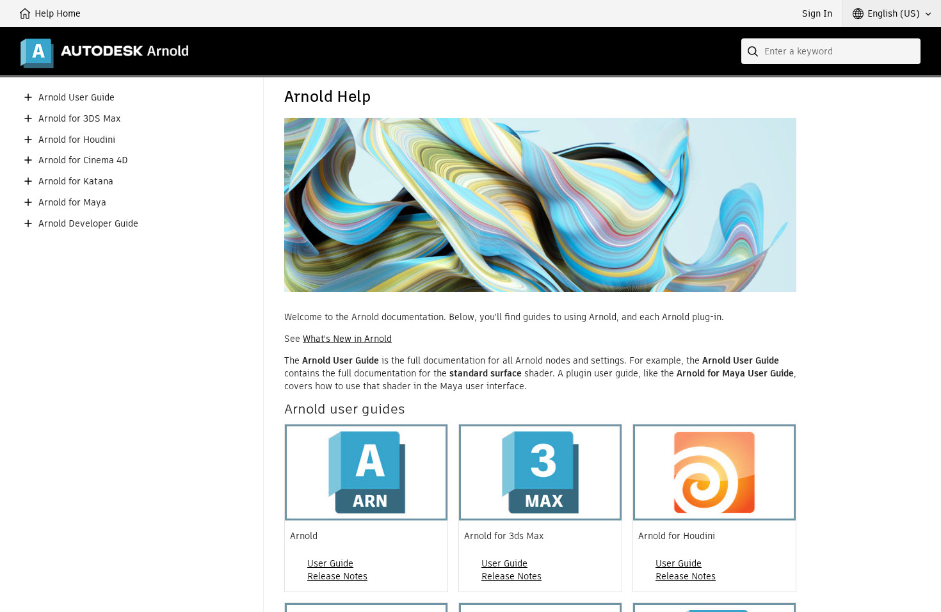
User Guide (330, 563)
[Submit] (754, 51)
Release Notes (337, 576)
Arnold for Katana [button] (75, 181)
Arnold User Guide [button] (76, 97)
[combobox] (831, 51)
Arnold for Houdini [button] (76, 139)
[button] (891, 13)
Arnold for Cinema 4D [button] (83, 160)
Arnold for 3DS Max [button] (79, 118)
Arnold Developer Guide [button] (88, 223)
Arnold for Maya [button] (72, 202)
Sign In (817, 13)
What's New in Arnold (347, 338)
